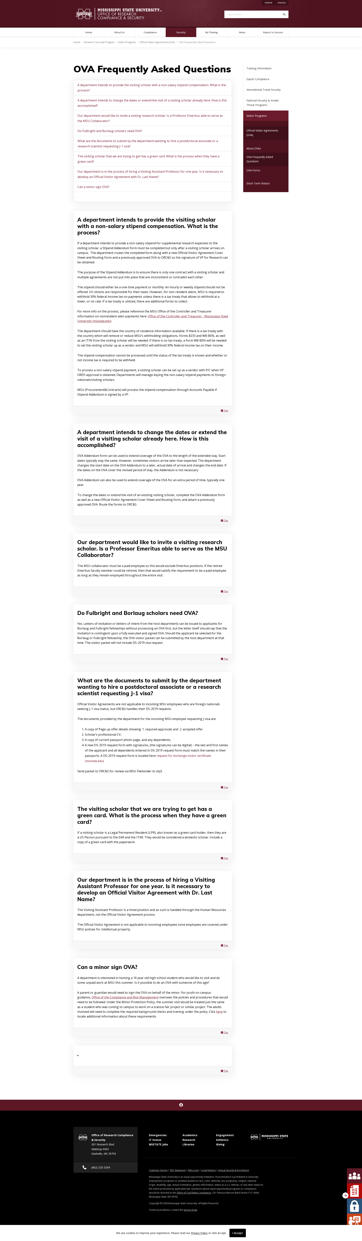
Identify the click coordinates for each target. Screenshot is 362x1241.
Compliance (150, 32)
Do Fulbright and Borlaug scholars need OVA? (109, 131)
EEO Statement (178, 1170)
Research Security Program (99, 42)
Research (189, 1140)
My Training (211, 32)
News (242, 32)
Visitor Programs (127, 42)
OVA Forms (253, 170)
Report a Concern (273, 32)
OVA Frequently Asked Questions (259, 159)
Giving (220, 1144)
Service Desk (190, 1210)
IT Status (155, 1140)
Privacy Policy (199, 1233)
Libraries (188, 1144)
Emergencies (158, 1135)
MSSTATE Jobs (158, 1144)
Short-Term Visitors (258, 183)
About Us (119, 32)
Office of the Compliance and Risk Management (125, 997)
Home (88, 32)
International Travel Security (263, 89)
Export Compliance (257, 79)
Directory (283, 2)
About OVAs (253, 148)
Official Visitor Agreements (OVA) (157, 42)
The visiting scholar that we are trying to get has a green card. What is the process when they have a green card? (148, 159)
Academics (190, 1135)
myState (270, 2)
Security (185, 32)
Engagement (225, 1135)
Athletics (222, 1140)
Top (225, 410)
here (219, 1012)
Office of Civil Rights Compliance (194, 1192)
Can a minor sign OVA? (93, 187)
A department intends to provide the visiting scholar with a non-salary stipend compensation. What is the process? (151, 87)
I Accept (237, 1233)
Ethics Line (193, 1170)
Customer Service (158, 1170)
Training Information (259, 68)
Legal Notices (208, 1170)
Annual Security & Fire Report (233, 1170)
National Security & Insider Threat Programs (262, 103)
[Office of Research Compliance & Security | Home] (124, 13)
